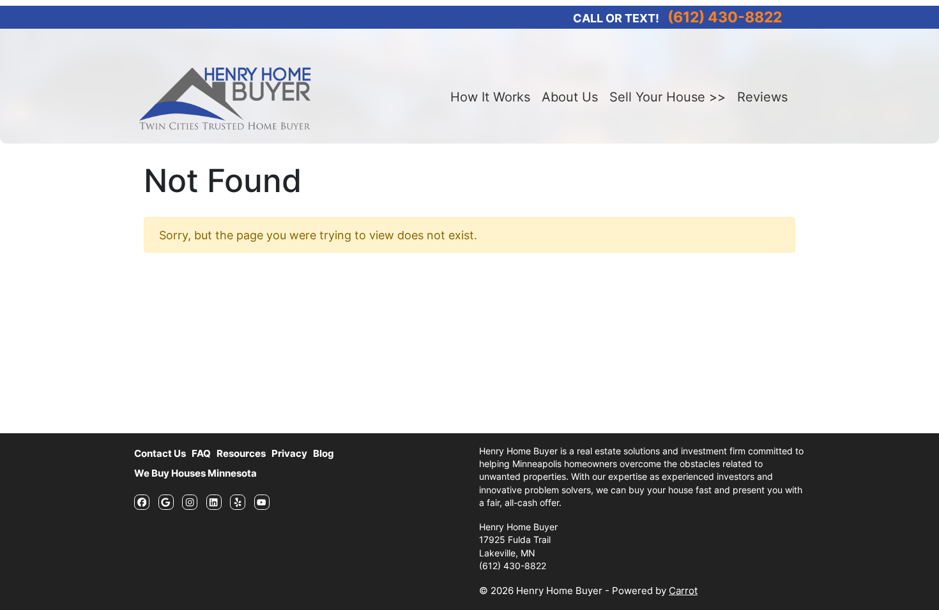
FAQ (201, 453)
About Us (570, 97)
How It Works (490, 97)
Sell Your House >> (667, 97)
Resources (241, 453)
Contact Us (160, 453)
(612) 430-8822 (725, 17)
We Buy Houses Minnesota (195, 473)
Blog (323, 453)
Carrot (683, 590)
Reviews (762, 97)
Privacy (289, 453)
